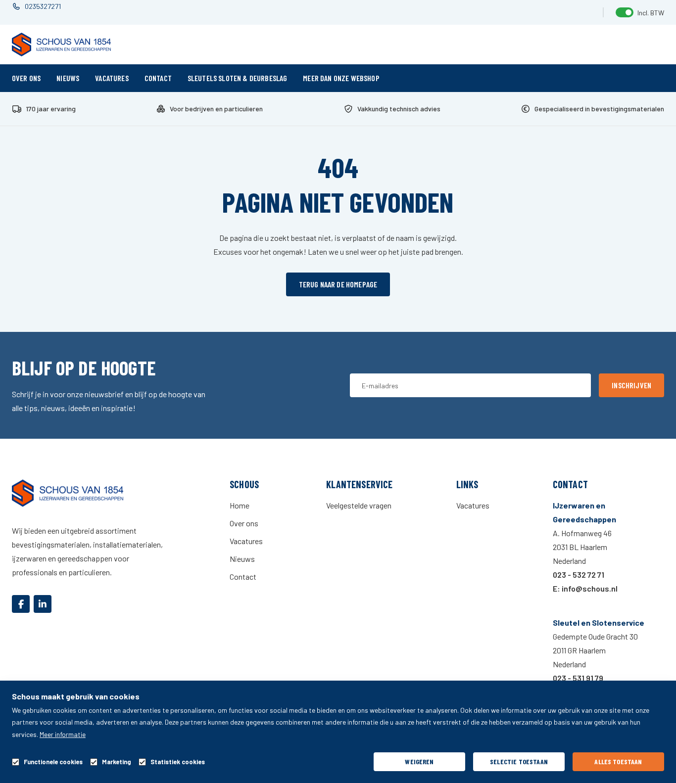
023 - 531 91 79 (578, 678)
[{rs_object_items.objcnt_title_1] (21, 604)
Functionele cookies (53, 762)
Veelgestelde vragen (358, 505)
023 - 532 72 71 (578, 574)
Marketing (116, 762)
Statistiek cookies (177, 762)
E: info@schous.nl (585, 588)
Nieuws (67, 78)
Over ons (26, 78)
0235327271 (43, 6)
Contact (158, 78)
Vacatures (111, 78)
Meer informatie (63, 734)
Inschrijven (631, 385)
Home (239, 505)
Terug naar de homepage (338, 284)
